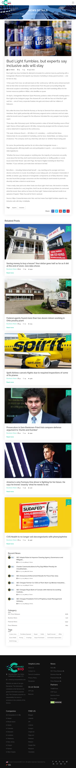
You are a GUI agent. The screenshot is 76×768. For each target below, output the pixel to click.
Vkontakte (31, 752)
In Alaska (8, 725)
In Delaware (9, 732)
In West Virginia (10, 752)
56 (25, 488)
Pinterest (31, 738)
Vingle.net (31, 732)
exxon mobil (12, 637)
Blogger (30, 715)
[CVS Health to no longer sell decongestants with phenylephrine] (38, 515)
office (60, 634)
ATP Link (30, 691)
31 (25, 540)
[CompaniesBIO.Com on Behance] (61, 764)
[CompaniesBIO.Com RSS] (59, 762)
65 (25, 269)
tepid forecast (51, 634)
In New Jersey (10, 742)
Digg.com (31, 735)
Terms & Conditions (34, 674)
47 (20, 488)
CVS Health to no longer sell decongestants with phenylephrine (36, 537)
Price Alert (54, 698)
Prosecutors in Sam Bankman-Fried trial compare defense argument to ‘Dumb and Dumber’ (33, 428)
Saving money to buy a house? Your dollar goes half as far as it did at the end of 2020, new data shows (37, 264)
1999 (31, 433)
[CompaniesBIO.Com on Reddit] (66, 762)
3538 (31, 540)
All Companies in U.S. (12, 715)
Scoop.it (30, 728)
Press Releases (12, 625)
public (42, 634)
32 (20, 433)
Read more (10, 273)
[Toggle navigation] (73, 2)
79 (25, 378)
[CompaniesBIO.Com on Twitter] (56, 762)
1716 (31, 488)
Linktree (30, 725)
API (29, 721)
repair (36, 634)
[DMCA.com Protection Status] (56, 702)
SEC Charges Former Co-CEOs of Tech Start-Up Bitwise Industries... (40, 583)
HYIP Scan (54, 692)
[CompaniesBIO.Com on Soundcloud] (53, 764)
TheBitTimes (54, 688)
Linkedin (30, 718)
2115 (31, 324)
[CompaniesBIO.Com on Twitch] (57, 764)
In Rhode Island (10, 721)
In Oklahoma (10, 738)
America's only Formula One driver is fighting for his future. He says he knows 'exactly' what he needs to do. (35, 483)
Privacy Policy (32, 678)
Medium (30, 742)
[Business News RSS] (60, 674)
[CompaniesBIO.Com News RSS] (54, 667)
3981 (31, 378)
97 (20, 378)
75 (20, 540)
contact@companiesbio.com (17, 679)
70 (25, 324)
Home (7, 14)
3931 (31, 269)
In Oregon (9, 745)
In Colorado (9, 728)
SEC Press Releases (14, 614)
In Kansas (9, 748)
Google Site (31, 745)
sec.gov (21, 683)
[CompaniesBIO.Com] (6, 2)
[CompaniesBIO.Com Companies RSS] (19, 715)
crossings (29, 637)
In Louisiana (9, 735)
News (52, 667)
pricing (21, 637)
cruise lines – (13, 634)
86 (20, 269)
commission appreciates (54, 637)
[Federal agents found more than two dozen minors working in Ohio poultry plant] (38, 296)
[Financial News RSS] (60, 678)
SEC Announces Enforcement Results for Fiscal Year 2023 (37, 576)
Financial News (12, 621)
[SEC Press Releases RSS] (63, 671)
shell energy (13, 641)
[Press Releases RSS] (60, 681)
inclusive (36, 76)
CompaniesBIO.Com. (19, 762)
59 (20, 324)
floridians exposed (25, 634)
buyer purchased (39, 637)
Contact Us (31, 671)
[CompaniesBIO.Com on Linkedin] (63, 762)
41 (25, 433)
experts (27, 76)
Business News (18, 14)
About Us (31, 667)
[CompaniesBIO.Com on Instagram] (64, 764)
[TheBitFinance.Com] (8, 764)
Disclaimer (31, 681)
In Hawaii (8, 718)
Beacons (30, 694)
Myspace (31, 748)
